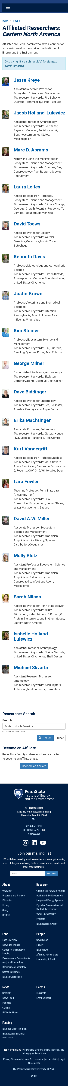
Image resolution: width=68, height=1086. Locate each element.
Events (40, 987)
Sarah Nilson (27, 597)
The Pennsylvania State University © (34, 1069)
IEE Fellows (42, 949)
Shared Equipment (11, 971)
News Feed (8, 997)
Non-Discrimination (34, 1059)
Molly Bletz (25, 555)
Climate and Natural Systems (50, 890)
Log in (34, 1075)
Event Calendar (43, 997)
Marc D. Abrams (31, 150)
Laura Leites (27, 187)
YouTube (43, 842)
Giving (5, 910)
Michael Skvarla (31, 667)
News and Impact (11, 944)
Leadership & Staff (45, 959)
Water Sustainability (46, 914)
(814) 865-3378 (31, 829)
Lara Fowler (26, 481)
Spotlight (6, 993)
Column (6, 1007)
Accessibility (51, 1059)
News (5, 987)
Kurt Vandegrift (31, 449)
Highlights (41, 993)
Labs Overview (9, 939)
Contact (6, 915)
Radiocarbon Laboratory (14, 967)
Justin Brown (28, 293)
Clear (60, 738)
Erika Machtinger (32, 420)
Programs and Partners (13, 895)
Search (7, 720)
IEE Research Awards (47, 923)
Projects (40, 918)
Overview (7, 890)
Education (7, 900)
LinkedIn (34, 842)
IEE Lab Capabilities (12, 976)
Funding (7, 1023)
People (16, 20)
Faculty (39, 944)
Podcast (6, 1002)
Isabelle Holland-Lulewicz (32, 636)
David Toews (27, 224)
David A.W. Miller (32, 518)
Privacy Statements (13, 1059)
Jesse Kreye (27, 80)
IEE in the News (10, 1012)
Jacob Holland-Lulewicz (39, 113)
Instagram (25, 842)
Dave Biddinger (30, 392)
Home (5, 20)
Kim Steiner (26, 330)
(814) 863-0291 (34, 826)
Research (42, 885)
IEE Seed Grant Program (14, 1028)
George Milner (29, 363)
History (5, 905)
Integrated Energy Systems (49, 900)
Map (34, 819)
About (6, 885)
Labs (5, 934)
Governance (42, 939)
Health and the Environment (49, 895)
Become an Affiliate (34, 766)
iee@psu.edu (34, 833)
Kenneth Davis (29, 256)
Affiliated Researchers (47, 954)
